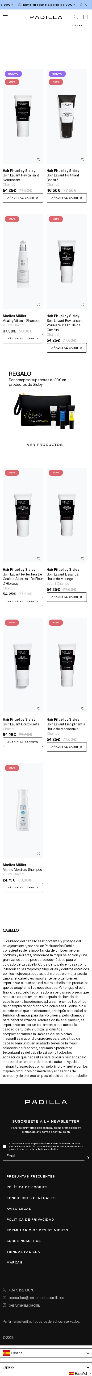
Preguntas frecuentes (31, 1176)
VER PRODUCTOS (45, 445)
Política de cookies (27, 1187)
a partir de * (46, 5)
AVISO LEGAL (19, 1208)
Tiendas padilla (23, 1252)
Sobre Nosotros (24, 1241)
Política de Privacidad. (58, 1143)
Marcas (14, 1262)
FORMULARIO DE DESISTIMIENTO (37, 1230)
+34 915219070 (21, 1290)
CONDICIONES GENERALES (31, 1198)
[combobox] (46, 1353)
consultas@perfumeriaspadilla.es (36, 1297)
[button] (80, 1373)
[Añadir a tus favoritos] (39, 159)
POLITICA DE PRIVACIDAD (30, 1219)
